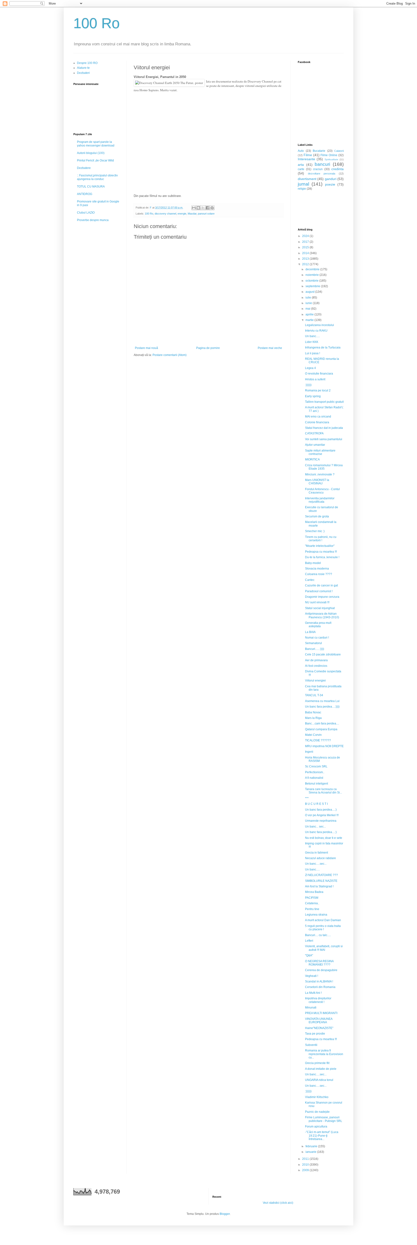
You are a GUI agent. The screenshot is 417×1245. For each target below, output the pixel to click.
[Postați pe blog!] (198, 207)
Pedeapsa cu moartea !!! (321, 551)
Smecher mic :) (315, 531)
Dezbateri (83, 73)
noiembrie (313, 275)
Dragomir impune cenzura (322, 596)
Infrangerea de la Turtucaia (323, 347)
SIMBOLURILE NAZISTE (321, 881)
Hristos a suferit (315, 379)
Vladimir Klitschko (316, 1097)
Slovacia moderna (317, 568)
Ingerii (309, 751)
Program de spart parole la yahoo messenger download (95, 143)
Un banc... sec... (315, 826)
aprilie (310, 314)
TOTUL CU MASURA (91, 186)
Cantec (309, 580)
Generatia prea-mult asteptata (318, 624)
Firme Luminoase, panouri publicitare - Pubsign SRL (323, 1119)
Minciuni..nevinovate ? (319, 474)
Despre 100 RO (87, 63)
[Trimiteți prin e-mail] (193, 207)
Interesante (306, 159)
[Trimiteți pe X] (203, 207)
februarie (312, 1146)
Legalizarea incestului (319, 325)
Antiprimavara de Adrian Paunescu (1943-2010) (322, 615)
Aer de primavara (316, 660)
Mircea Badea (314, 892)
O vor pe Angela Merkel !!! (322, 815)
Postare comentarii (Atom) (170, 355)
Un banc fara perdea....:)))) (322, 706)
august (310, 291)
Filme (308, 155)
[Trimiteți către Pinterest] (212, 207)
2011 (306, 1159)
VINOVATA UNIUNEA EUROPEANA (318, 1020)
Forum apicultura (316, 1126)
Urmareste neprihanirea (320, 820)
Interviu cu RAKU (316, 330)
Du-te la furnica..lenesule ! (322, 557)
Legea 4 (310, 368)
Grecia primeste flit (317, 1063)
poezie (330, 184)
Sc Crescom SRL (316, 766)
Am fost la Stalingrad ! (319, 886)
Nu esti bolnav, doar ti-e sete (323, 838)
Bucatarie (319, 151)
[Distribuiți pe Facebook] (207, 207)
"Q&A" (309, 955)
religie (302, 188)
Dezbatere (84, 168)
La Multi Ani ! (313, 993)
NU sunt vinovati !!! (317, 602)
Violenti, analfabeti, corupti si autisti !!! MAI (324, 948)
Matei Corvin (313, 735)
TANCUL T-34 (314, 695)
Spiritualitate (331, 159)
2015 (306, 247)
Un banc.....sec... (316, 863)
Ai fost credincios (316, 666)
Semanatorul (313, 643)
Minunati (310, 1007)
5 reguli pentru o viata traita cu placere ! (323, 927)
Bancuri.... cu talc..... (318, 935)
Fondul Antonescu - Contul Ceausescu (322, 490)
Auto (301, 151)
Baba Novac (313, 712)
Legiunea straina (316, 914)
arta (301, 165)
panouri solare (206, 213)
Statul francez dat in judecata (324, 428)
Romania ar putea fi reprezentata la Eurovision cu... (324, 1054)
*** (307, 798)
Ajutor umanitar (315, 444)
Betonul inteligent (316, 783)
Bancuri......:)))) (314, 649)
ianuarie (311, 1152)
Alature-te (83, 68)
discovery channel (165, 213)
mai (308, 308)
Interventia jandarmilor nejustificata (319, 500)
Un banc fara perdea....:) (321, 809)
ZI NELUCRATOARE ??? (321, 875)
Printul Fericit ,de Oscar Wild (95, 160)
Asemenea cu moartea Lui (322, 701)
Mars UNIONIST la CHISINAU (317, 481)
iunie (309, 303)
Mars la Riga (313, 718)
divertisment (307, 179)
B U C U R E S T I (316, 804)
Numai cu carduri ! (317, 637)
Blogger (225, 1214)
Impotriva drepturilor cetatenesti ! (318, 1000)
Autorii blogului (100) (90, 153)
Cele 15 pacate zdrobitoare (323, 654)
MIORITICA (312, 459)
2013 (306, 258)
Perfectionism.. (314, 772)
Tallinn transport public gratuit (324, 401)
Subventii (311, 1045)
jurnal (303, 184)
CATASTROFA (314, 433)
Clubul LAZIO (86, 212)
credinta (337, 169)
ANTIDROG (84, 194)
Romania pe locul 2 (318, 390)
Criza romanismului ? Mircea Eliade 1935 (324, 467)
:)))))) (308, 385)
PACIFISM (311, 897)
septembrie (313, 286)
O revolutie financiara (319, 373)
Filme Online (328, 155)
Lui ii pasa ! (312, 353)
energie (182, 213)
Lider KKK (311, 342)
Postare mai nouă (146, 348)
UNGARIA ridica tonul (319, 1080)
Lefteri (309, 940)
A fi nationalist (314, 777)
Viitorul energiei (315, 680)
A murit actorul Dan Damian (323, 920)
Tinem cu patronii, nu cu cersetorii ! (320, 538)
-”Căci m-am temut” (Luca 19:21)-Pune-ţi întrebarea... (321, 1135)
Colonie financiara (317, 422)
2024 (306, 236)
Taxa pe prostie (315, 1033)
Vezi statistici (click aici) (278, 1202)
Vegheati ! (311, 976)
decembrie (313, 269)
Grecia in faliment (316, 852)
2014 (306, 253)
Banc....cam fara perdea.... (322, 723)
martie (310, 320)
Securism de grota (317, 516)
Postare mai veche (270, 348)
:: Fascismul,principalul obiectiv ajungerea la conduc (97, 177)
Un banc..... (312, 336)
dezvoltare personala (321, 173)
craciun (318, 169)
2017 (306, 241)
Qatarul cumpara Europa (321, 729)
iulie (309, 297)
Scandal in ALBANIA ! (319, 981)
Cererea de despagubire (321, 970)
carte (301, 169)
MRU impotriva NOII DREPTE (324, 746)
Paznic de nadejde (317, 1111)
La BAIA (310, 632)
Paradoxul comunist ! (319, 591)
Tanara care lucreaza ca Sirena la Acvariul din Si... (323, 790)
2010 (306, 1164)
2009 (306, 1170)
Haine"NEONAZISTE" (319, 1028)
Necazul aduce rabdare (320, 858)
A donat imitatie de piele (320, 1069)
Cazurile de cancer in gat (321, 585)
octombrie (312, 280)
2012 (306, 264)
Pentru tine (312, 909)
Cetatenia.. (312, 903)
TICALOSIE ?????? (318, 740)
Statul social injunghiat (320, 608)
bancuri (322, 164)
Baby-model (313, 563)
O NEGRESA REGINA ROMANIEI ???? (319, 963)
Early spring (313, 396)
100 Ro (96, 23)
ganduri (330, 179)
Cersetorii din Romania (320, 987)
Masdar (192, 213)
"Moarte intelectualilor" (319, 546)
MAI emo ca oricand (318, 416)
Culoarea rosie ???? (318, 574)
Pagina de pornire (208, 348)
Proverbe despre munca (93, 220)
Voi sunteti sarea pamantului (323, 439)
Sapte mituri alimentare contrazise (320, 452)
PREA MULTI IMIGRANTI (321, 1013)
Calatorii (339, 150)
